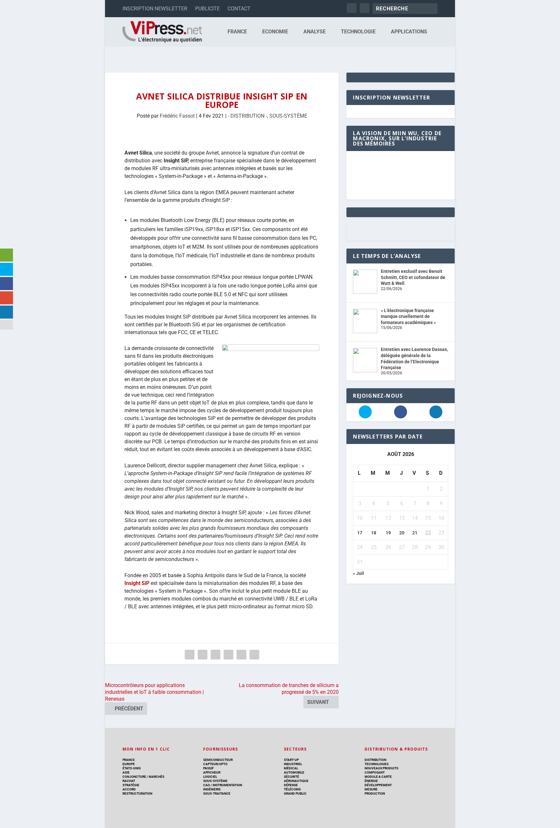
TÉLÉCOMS (292, 789)
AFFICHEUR (211, 772)
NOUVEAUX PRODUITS (381, 768)
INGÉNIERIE (212, 789)
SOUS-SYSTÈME (288, 116)
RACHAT (128, 781)
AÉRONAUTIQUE (296, 781)
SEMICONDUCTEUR (218, 760)
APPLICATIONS (409, 32)
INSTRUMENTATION (227, 785)
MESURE (371, 789)
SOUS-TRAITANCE (216, 793)
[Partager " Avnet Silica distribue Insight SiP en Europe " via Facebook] (189, 654)
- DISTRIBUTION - (247, 116)
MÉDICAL (291, 768)
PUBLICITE (207, 9)
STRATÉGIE (130, 785)
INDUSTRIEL (293, 764)
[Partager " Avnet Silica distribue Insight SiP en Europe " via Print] (254, 654)
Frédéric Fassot (177, 116)
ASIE (126, 772)
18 (373, 532)
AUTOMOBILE (294, 772)
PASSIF (208, 768)
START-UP (291, 760)
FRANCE (237, 32)
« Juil (358, 573)
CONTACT (239, 9)
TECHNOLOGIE (358, 32)
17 (359, 532)
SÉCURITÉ (291, 776)
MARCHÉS (156, 776)
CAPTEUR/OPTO (215, 764)
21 (414, 532)
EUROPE (128, 764)
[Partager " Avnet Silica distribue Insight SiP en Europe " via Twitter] (202, 654)
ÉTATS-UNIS (131, 768)
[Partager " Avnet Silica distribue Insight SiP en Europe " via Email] (241, 654)
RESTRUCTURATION (137, 793)
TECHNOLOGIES (377, 764)
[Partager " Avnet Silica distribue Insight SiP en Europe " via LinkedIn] (228, 654)
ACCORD (129, 789)
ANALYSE (314, 32)
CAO (206, 785)
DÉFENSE (291, 785)
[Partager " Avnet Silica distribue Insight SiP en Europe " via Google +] (215, 654)
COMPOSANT (375, 772)
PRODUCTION (375, 793)
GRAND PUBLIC (295, 793)
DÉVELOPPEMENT (378, 785)
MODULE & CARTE (378, 776)
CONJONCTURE (134, 776)
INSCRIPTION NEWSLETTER (154, 9)
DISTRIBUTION (375, 760)
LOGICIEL (210, 776)
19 (388, 532)
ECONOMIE (275, 32)
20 (401, 532)
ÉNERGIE (371, 781)
